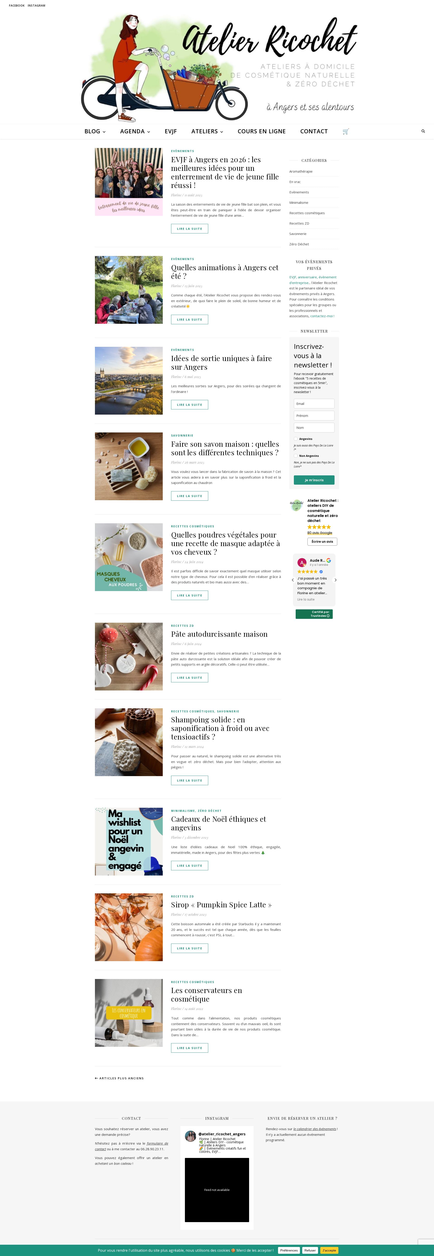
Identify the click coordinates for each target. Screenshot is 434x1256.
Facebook (17, 5)
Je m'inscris (314, 480)
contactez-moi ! (322, 316)
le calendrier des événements (314, 1129)
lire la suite (189, 229)
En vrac (295, 181)
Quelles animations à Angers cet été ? (224, 271)
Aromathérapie (301, 171)
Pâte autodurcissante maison (219, 634)
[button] (335, 580)
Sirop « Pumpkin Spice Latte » (221, 904)
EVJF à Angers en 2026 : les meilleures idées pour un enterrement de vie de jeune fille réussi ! (225, 172)
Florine (176, 195)
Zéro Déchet (210, 811)
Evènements (182, 151)
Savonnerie (182, 435)
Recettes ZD (182, 626)
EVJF (171, 131)
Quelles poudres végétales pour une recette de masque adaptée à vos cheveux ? (225, 543)
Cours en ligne (262, 131)
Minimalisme (183, 811)
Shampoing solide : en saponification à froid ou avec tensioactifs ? (220, 727)
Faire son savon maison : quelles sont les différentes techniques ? (225, 448)
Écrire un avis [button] (322, 541)
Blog (92, 131)
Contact (314, 131)
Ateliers (204, 131)
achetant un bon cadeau (113, 1163)
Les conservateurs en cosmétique (206, 994)
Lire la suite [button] (306, 600)
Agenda (132, 131)
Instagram (36, 5)
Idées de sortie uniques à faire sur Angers (221, 362)
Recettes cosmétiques (192, 526)
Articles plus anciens (121, 1078)
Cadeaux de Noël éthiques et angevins (218, 823)
